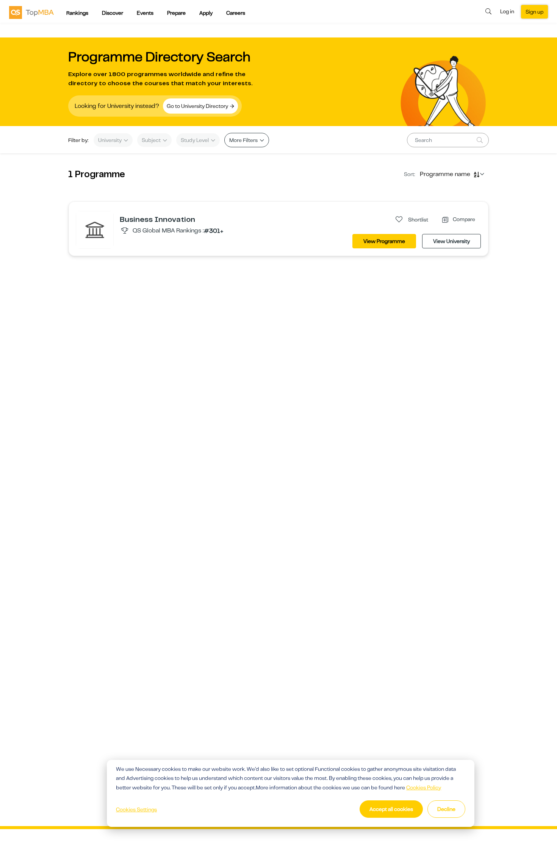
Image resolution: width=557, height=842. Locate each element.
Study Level (195, 140)
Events (145, 12)
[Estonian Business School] (94, 229)
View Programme (384, 241)
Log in (507, 11)
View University (451, 241)
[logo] (31, 12)
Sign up (534, 11)
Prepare (176, 12)
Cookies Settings (136, 809)
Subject (152, 140)
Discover (112, 12)
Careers (235, 12)
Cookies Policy (423, 787)
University (110, 140)
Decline (446, 809)
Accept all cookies (391, 809)
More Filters (244, 140)
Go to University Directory (198, 106)
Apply (206, 12)
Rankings (77, 12)
